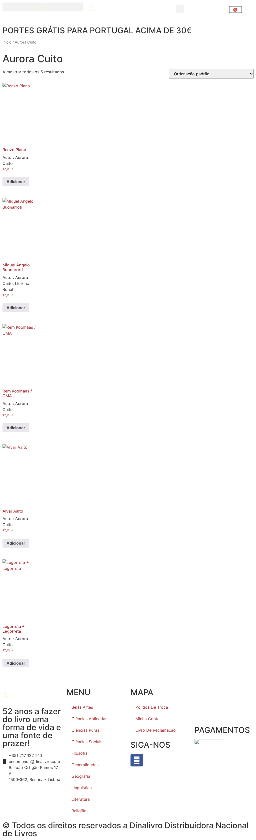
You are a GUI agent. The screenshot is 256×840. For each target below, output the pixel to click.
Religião (79, 810)
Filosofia (80, 753)
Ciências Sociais (87, 741)
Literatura (81, 799)
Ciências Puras (85, 730)
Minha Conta (148, 718)
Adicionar (15, 181)
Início (7, 42)
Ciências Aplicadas (89, 718)
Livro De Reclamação (156, 730)
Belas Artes (82, 707)
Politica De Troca (152, 707)
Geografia (81, 776)
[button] (42, 7)
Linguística (82, 787)
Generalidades (85, 764)
